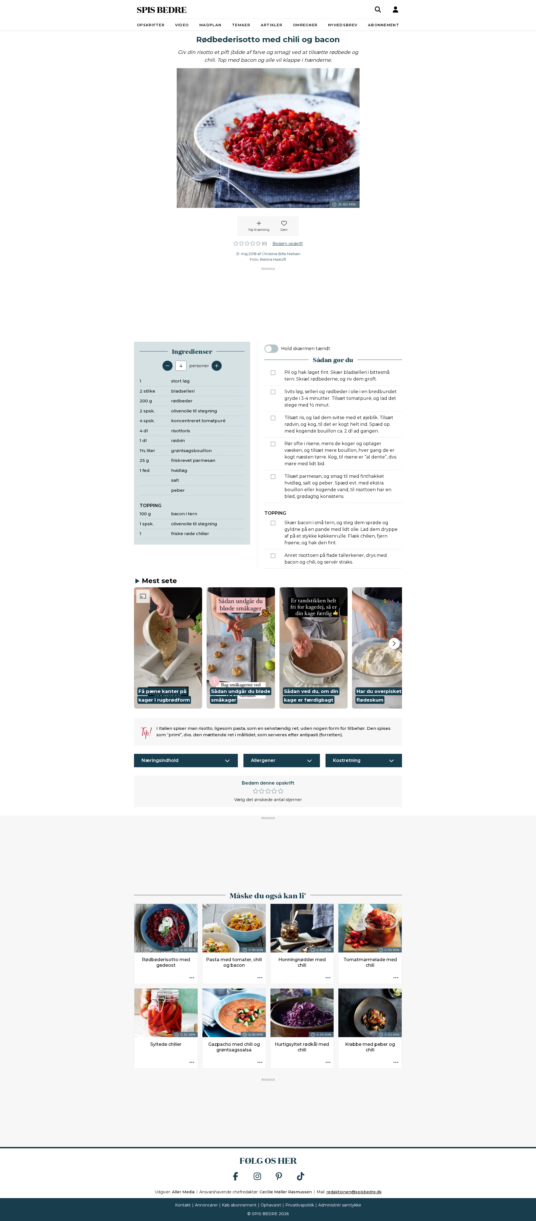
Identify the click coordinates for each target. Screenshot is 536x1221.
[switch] (271, 349)
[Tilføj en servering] (217, 366)
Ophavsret (271, 1205)
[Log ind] (395, 9)
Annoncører (206, 1205)
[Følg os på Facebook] (235, 1176)
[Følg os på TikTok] (300, 1176)
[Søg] (378, 9)
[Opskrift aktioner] (192, 978)
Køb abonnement (239, 1205)
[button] (168, 648)
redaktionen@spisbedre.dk (354, 1191)
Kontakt (183, 1205)
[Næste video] (394, 643)
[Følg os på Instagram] (257, 1176)
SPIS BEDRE (162, 9)
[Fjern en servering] (167, 366)
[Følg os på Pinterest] (279, 1176)
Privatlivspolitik (299, 1205)
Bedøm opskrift (287, 243)
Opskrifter (150, 25)
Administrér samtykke (339, 1205)
